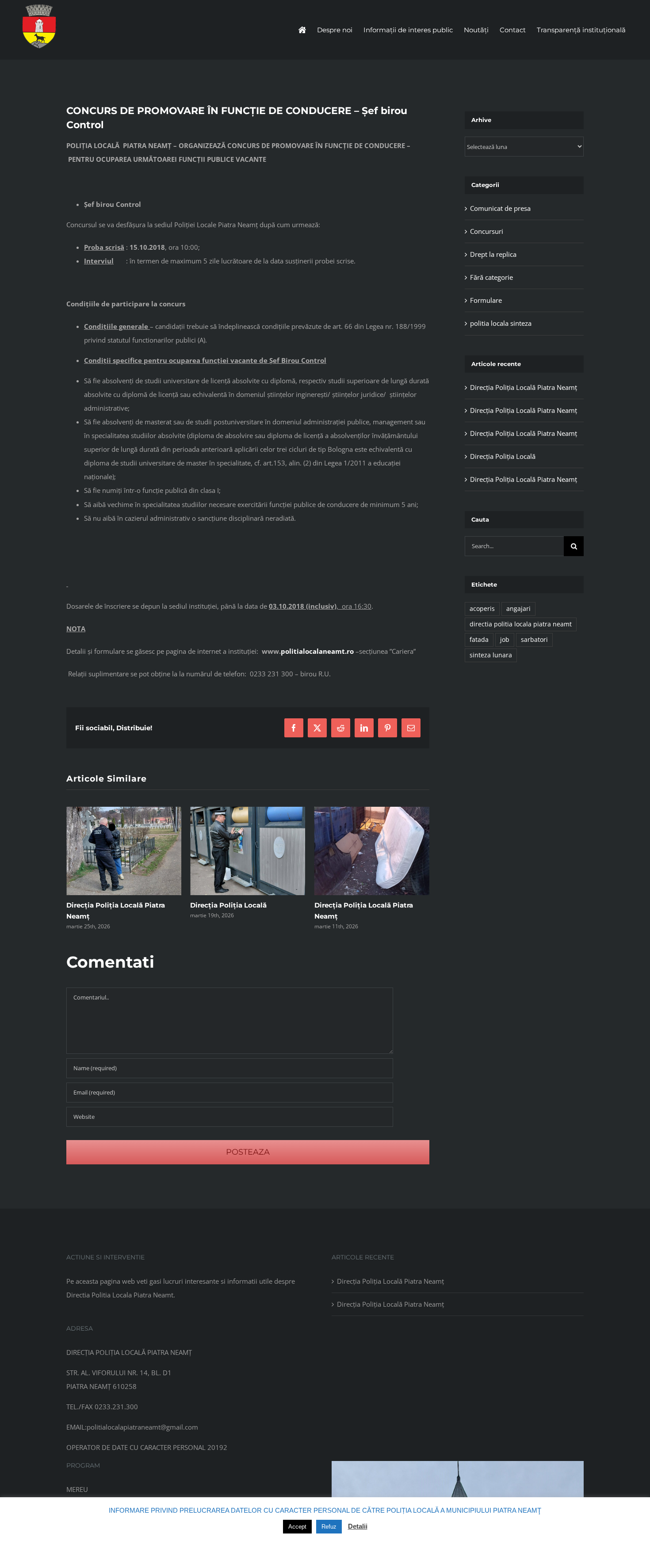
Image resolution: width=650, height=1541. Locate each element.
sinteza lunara (491, 655)
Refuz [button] (328, 1526)
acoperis (482, 609)
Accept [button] (297, 1526)
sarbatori (534, 640)
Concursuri (486, 231)
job (504, 640)
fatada (479, 640)
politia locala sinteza (500, 323)
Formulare (486, 300)
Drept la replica (493, 254)
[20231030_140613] (458, 1464)
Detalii (357, 1526)
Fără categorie (491, 277)
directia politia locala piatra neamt (521, 624)
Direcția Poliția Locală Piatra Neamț (523, 387)
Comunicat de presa (500, 208)
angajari (518, 609)
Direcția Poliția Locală (104, 905)
